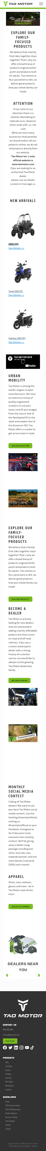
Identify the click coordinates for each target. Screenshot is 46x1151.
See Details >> (17, 340)
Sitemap (34, 1146)
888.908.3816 (8, 1029)
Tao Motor (23, 1143)
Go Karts (8, 1074)
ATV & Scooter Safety (12, 1105)
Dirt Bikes (8, 1066)
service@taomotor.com (11, 1035)
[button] (41, 4)
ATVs (7, 1062)
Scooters (8, 1089)
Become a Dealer (11, 1117)
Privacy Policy (13, 1146)
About (7, 1102)
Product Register (11, 1113)
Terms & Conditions (25, 1146)
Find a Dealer (10, 1041)
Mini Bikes (9, 1082)
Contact (8, 1129)
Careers (8, 1125)
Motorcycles (9, 1086)
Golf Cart (8, 1078)
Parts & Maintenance (13, 1109)
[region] (23, 19)
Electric (8, 1070)
